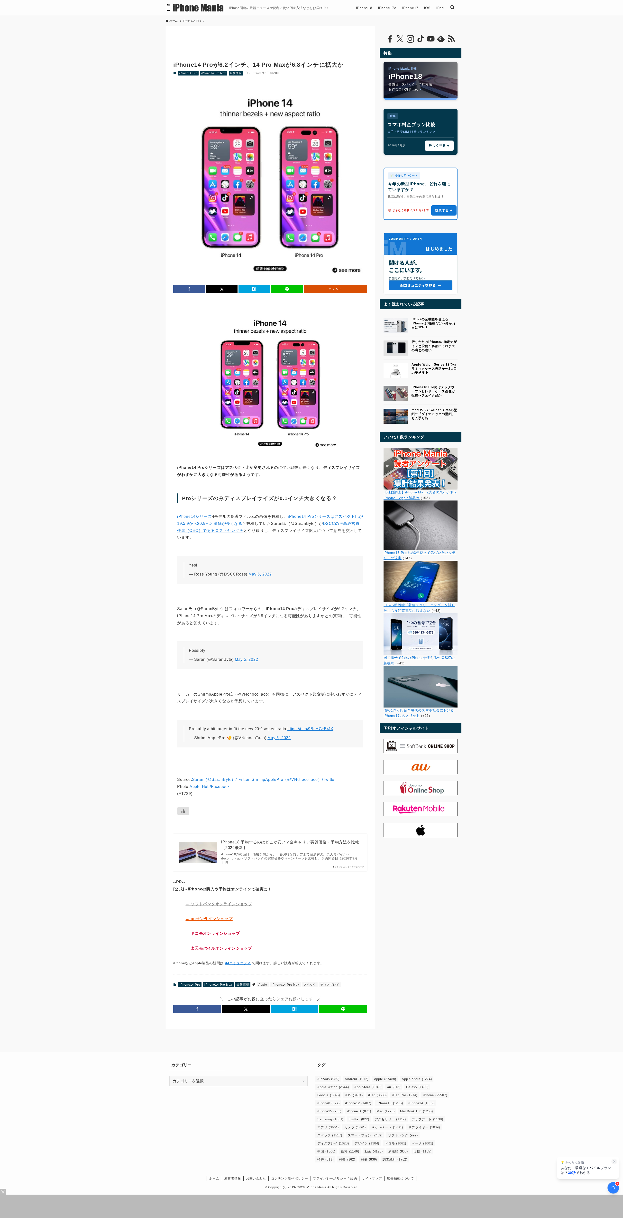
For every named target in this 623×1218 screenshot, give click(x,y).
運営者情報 (232, 1178)
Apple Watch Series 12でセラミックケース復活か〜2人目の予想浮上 (434, 369)
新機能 (398, 1151)
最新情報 (235, 73)
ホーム (214, 1178)
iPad (377, 1095)
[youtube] (430, 39)
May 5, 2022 (260, 574)
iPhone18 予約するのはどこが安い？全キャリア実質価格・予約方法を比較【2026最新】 (290, 845)
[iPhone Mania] (195, 8)
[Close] (3, 1192)
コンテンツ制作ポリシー (289, 1178)
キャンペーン (387, 1127)
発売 (347, 1159)
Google (328, 1095)
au (393, 1087)
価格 (350, 1151)
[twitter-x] (400, 39)
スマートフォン (365, 1135)
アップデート (427, 1119)
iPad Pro (404, 1095)
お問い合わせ (256, 1178)
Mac (385, 1111)
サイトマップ (372, 1178)
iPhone (435, 1095)
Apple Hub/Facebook (210, 786)
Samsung (330, 1119)
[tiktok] (420, 39)
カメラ (355, 1127)
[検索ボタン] (452, 8)
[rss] (451, 39)
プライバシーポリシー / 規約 (335, 1178)
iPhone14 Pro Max (213, 73)
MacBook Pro (416, 1111)
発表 (369, 1159)
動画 (374, 1151)
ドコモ (395, 1143)
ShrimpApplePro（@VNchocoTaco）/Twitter (294, 779)
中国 (326, 1151)
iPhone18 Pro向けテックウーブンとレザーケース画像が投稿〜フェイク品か (433, 391)
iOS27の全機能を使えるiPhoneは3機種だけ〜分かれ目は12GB (434, 323)
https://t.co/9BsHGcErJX (310, 729)
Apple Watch (333, 1087)
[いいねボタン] (183, 811)
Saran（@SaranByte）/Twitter (220, 779)
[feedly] (441, 39)
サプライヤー (424, 1127)
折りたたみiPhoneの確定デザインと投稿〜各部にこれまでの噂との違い (434, 346)
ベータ (422, 1143)
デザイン (366, 1143)
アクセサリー (390, 1119)
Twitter (359, 1119)
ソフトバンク (403, 1135)
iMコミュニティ (238, 963)
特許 (325, 1159)
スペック (310, 984)
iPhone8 (328, 1103)
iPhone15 (329, 1111)
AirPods (328, 1079)
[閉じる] (614, 1161)
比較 (422, 1151)
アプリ (328, 1127)
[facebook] (389, 39)
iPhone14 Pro (188, 73)
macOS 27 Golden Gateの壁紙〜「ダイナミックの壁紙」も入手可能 (434, 414)
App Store (368, 1087)
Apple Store (417, 1079)
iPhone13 (390, 1103)
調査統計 (395, 1159)
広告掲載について (400, 1178)
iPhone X (359, 1111)
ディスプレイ (330, 984)
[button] (189, 289)
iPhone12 (358, 1103)
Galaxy (417, 1087)
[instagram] (410, 39)
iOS (354, 1095)
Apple (262, 984)
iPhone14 (421, 1103)
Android (356, 1079)
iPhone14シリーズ (194, 516)
